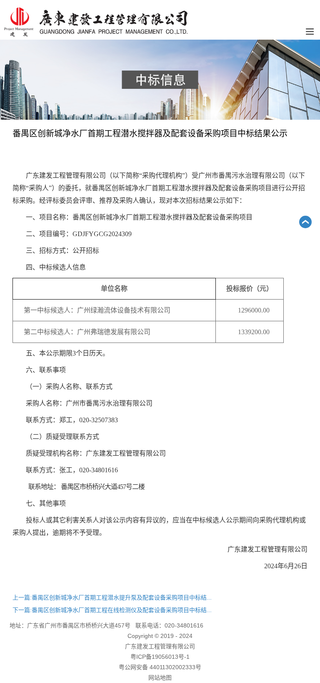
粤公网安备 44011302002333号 (160, 667)
